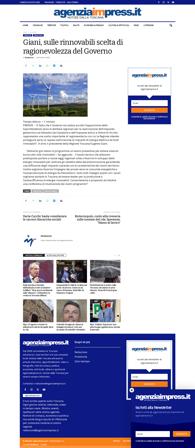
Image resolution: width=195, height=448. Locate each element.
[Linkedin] (40, 66)
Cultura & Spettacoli (118, 25)
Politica (64, 25)
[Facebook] (159, 2)
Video (136, 25)
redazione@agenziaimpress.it (50, 383)
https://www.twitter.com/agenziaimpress (57, 240)
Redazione (49, 2)
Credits (43, 444)
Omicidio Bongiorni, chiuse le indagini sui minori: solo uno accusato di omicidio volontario (71, 327)
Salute (76, 25)
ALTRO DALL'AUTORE (55, 255)
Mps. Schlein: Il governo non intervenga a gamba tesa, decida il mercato (105, 327)
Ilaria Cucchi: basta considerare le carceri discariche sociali (45, 218)
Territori (51, 25)
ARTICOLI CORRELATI (33, 255)
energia (37, 191)
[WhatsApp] (47, 66)
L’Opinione (149, 25)
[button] (170, 25)
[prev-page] (115, 255)
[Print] (61, 66)
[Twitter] (168, 2)
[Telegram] (54, 66)
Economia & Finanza (94, 25)
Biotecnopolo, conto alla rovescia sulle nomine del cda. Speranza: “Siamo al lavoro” (97, 219)
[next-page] (119, 255)
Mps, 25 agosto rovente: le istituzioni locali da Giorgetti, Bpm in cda (38, 327)
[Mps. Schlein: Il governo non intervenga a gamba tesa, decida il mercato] (105, 310)
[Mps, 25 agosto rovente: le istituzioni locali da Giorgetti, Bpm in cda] (38, 310)
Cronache (38, 25)
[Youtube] (173, 2)
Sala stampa (72, 2)
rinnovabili (51, 191)
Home (25, 25)
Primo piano (38, 35)
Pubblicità (60, 2)
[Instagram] (163, 2)
